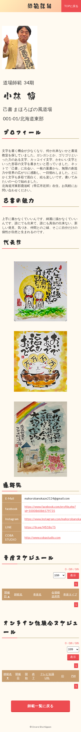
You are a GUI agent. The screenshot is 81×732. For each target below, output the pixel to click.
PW (73, 676)
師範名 (18, 594)
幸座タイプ (70, 594)
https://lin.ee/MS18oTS (40, 527)
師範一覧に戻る (41, 706)
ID (62, 676)
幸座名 (37, 594)
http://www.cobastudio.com (43, 537)
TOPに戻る (71, 6)
